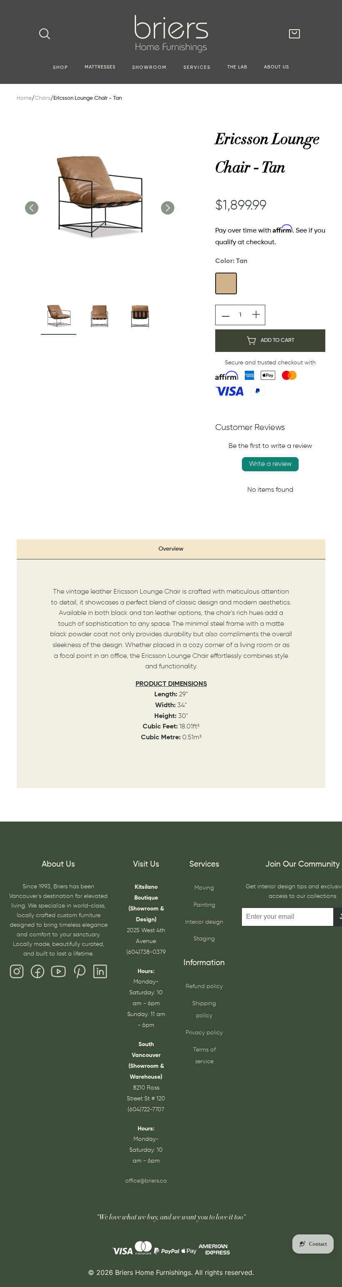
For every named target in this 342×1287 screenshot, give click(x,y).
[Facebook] (37, 973)
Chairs (42, 98)
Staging (204, 939)
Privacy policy (204, 1033)
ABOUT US (276, 67)
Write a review (270, 464)
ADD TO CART (277, 340)
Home (24, 98)
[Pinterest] (79, 973)
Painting (204, 905)
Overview (171, 549)
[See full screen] (99, 199)
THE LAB (237, 67)
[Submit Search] (44, 34)
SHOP (60, 67)
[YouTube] (58, 973)
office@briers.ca (146, 1181)
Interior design (204, 922)
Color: (231, 261)
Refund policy (204, 986)
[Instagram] (16, 973)
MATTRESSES (100, 67)
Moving (204, 888)
